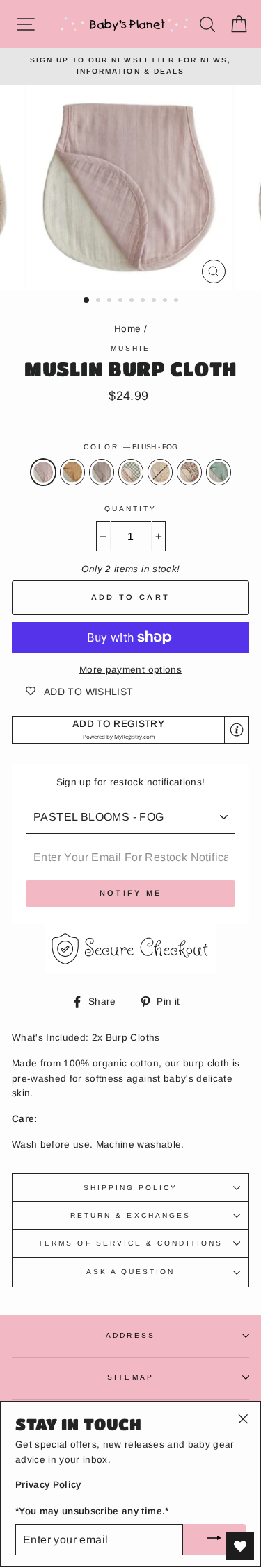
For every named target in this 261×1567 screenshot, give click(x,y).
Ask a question (130, 1271)
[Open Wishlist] (240, 1546)
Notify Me (131, 893)
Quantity (130, 508)
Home (127, 329)
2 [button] (99, 301)
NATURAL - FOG (101, 472)
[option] (130, 66)
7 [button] (155, 301)
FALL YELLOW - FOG (72, 472)
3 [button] (110, 301)
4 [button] (121, 301)
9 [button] (177, 301)
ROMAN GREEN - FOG (218, 472)
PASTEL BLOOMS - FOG (160, 472)
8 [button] (166, 301)
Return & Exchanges (130, 1215)
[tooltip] (237, 730)
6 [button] (144, 301)
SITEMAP (130, 1377)
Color (130, 447)
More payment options (130, 669)
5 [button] (132, 301)
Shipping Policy (131, 1187)
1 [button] (87, 300)
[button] (130, 730)
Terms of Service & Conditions (130, 1243)
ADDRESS (130, 1335)
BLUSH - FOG (43, 472)
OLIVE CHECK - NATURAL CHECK (131, 472)
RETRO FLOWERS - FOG (189, 472)
